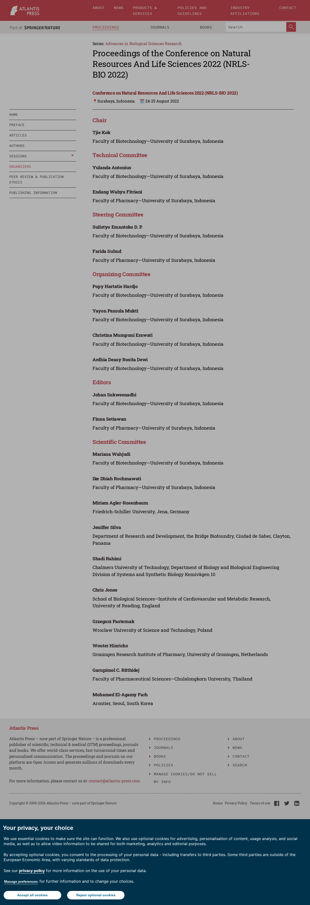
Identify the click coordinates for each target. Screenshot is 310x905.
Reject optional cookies (96, 895)
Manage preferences (21, 881)
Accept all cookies (32, 895)
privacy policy (32, 870)
